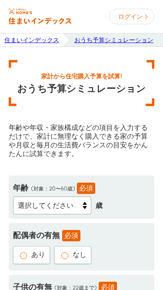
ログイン (130, 16)
